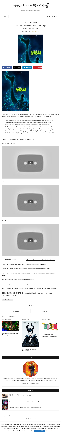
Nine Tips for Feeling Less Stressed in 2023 (20, 395)
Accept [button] (37, 430)
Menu (6, 16)
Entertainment (33, 22)
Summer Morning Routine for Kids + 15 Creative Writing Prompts (26, 401)
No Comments (35, 31)
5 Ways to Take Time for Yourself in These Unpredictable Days (25, 407)
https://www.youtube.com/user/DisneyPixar (32, 284)
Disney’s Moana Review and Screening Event (10, 334)
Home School (28, 415)
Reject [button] (42, 430)
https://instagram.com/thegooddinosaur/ (39, 268)
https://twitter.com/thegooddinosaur (36, 264)
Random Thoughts (18, 415)
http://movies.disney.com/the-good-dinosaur (44, 288)
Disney (26, 22)
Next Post (44, 311)
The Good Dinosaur (7, 299)
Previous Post (16, 311)
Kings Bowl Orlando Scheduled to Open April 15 (49, 335)
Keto (35, 415)
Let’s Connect (6, 416)
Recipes (9, 415)
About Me (54, 415)
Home (3, 415)
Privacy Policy (49, 430)
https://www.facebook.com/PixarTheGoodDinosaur (40, 259)
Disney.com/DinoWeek (26, 114)
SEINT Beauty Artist (44, 415)
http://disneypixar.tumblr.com (26, 279)
